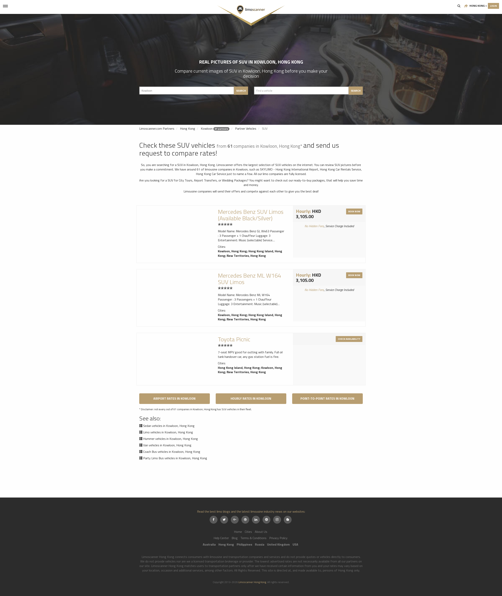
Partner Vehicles (245, 128)
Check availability (349, 339)
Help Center (221, 538)
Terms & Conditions (253, 538)
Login (493, 6)
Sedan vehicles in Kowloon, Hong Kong (169, 425)
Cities (248, 531)
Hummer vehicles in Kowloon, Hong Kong (170, 438)
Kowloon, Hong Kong (232, 251)
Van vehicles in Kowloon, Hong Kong (167, 445)
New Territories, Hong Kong (246, 255)
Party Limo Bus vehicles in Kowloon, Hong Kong (175, 458)
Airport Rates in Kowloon (174, 398)
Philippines (244, 544)
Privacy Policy (278, 538)
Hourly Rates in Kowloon (251, 398)
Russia (259, 544)
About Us (261, 531)
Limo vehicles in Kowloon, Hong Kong (168, 432)
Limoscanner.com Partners (156, 128)
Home (238, 531)
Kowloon (207, 128)
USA (295, 544)
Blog (235, 538)
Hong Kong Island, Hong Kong (239, 367)
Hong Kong (477, 6)
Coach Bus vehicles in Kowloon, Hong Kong (171, 451)
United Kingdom (278, 544)
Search (459, 6)
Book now (354, 211)
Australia (209, 544)
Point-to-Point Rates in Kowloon (327, 398)
